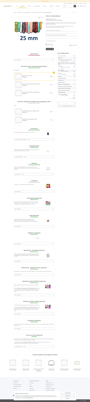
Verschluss (60, 65)
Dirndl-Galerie (48, 386)
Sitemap (31, 386)
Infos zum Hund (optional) (62, 94)
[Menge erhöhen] (75, 103)
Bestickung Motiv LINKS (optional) (64, 90)
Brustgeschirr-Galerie (49, 384)
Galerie (65, 3)
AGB (30, 384)
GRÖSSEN (70, 3)
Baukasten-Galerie (49, 382)
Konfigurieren (67, 395)
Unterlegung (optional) (62, 78)
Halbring (59, 73)
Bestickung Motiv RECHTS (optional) (64, 88)
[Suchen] (75, 6)
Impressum (32, 388)
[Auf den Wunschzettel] (42, 18)
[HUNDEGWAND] (7, 6)
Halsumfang (60, 57)
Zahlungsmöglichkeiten (17, 384)
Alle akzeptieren (68, 392)
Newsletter (15, 388)
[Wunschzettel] (80, 6)
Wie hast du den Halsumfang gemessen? (65, 59)
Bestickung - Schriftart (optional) (63, 84)
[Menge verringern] (58, 103)
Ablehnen (67, 398)
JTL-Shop (84, 400)
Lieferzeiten (75, 3)
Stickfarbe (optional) (61, 92)
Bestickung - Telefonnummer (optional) (65, 86)
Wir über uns (15, 382)
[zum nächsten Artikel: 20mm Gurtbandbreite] (76, 12)
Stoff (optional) (60, 80)
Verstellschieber (61, 70)
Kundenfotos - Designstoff (50, 388)
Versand (74, 98)
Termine (80, 3)
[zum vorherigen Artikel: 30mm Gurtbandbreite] (73, 12)
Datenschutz (32, 382)
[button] (78, 6)
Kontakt (85, 3)
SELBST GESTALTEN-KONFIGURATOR (56, 20)
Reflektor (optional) (61, 82)
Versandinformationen (17, 386)
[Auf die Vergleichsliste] (39, 18)
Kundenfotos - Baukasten (50, 390)
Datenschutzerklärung (29, 397)
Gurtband (60, 76)
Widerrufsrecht (32, 390)
